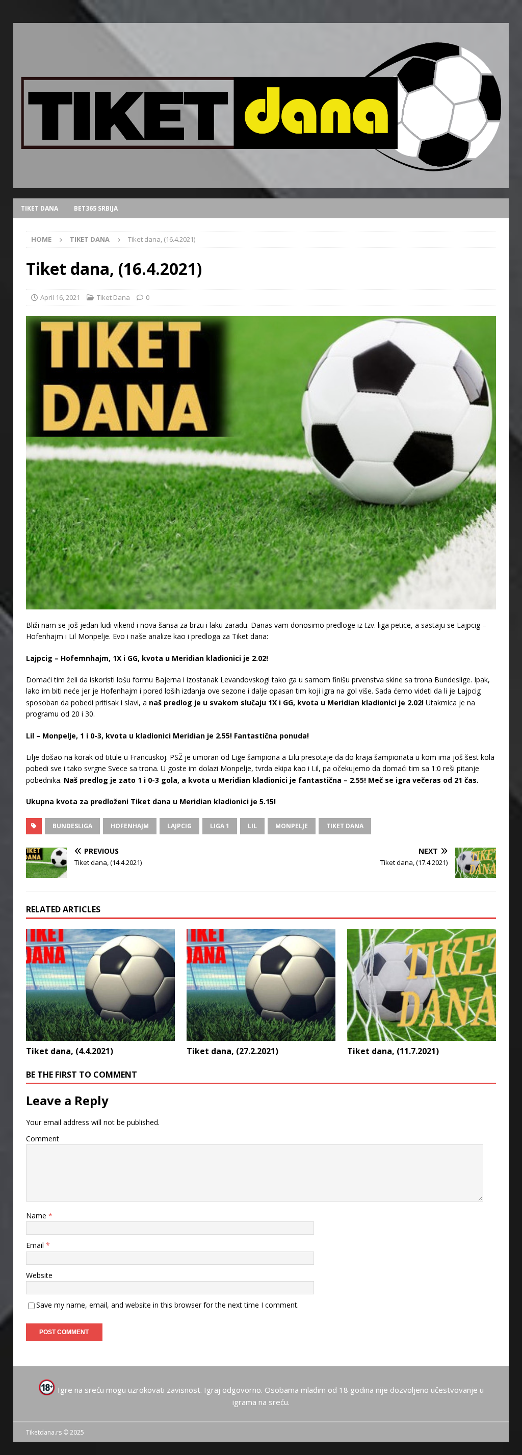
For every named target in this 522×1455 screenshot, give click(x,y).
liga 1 (219, 826)
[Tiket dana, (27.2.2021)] (261, 985)
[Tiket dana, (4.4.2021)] (100, 985)
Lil (252, 826)
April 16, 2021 (60, 297)
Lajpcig (179, 826)
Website (39, 1275)
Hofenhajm (130, 826)
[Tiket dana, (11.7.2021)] (421, 985)
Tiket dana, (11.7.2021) (393, 1051)
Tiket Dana (39, 208)
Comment (42, 1138)
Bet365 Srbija (96, 208)
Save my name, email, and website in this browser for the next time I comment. (167, 1305)
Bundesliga (72, 826)
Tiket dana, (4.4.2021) (69, 1051)
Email (36, 1245)
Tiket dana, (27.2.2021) (232, 1051)
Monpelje (291, 826)
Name (37, 1215)
